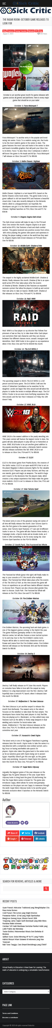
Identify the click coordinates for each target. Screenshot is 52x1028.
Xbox (40, 31)
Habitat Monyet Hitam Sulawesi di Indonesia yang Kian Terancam (23, 940)
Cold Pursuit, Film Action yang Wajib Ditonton (20, 913)
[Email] (22, 823)
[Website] (26, 823)
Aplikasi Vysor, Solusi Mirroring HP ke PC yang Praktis (23, 936)
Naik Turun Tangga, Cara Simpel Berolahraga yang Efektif (24, 944)
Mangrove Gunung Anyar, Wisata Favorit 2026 (20, 918)
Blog (4, 31)
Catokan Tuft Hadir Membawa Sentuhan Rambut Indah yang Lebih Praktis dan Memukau (25, 927)
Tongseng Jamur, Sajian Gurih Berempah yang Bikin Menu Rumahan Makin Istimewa (24, 922)
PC (36, 31)
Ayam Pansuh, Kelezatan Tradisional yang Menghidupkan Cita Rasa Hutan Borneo (26, 909)
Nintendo (31, 31)
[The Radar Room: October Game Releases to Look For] (26, 67)
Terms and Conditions (10, 1013)
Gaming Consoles (21, 31)
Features (11, 31)
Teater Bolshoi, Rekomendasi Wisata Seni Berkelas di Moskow (23, 933)
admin (8, 816)
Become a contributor (10, 1017)
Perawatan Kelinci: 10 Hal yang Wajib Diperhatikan (21, 915)
